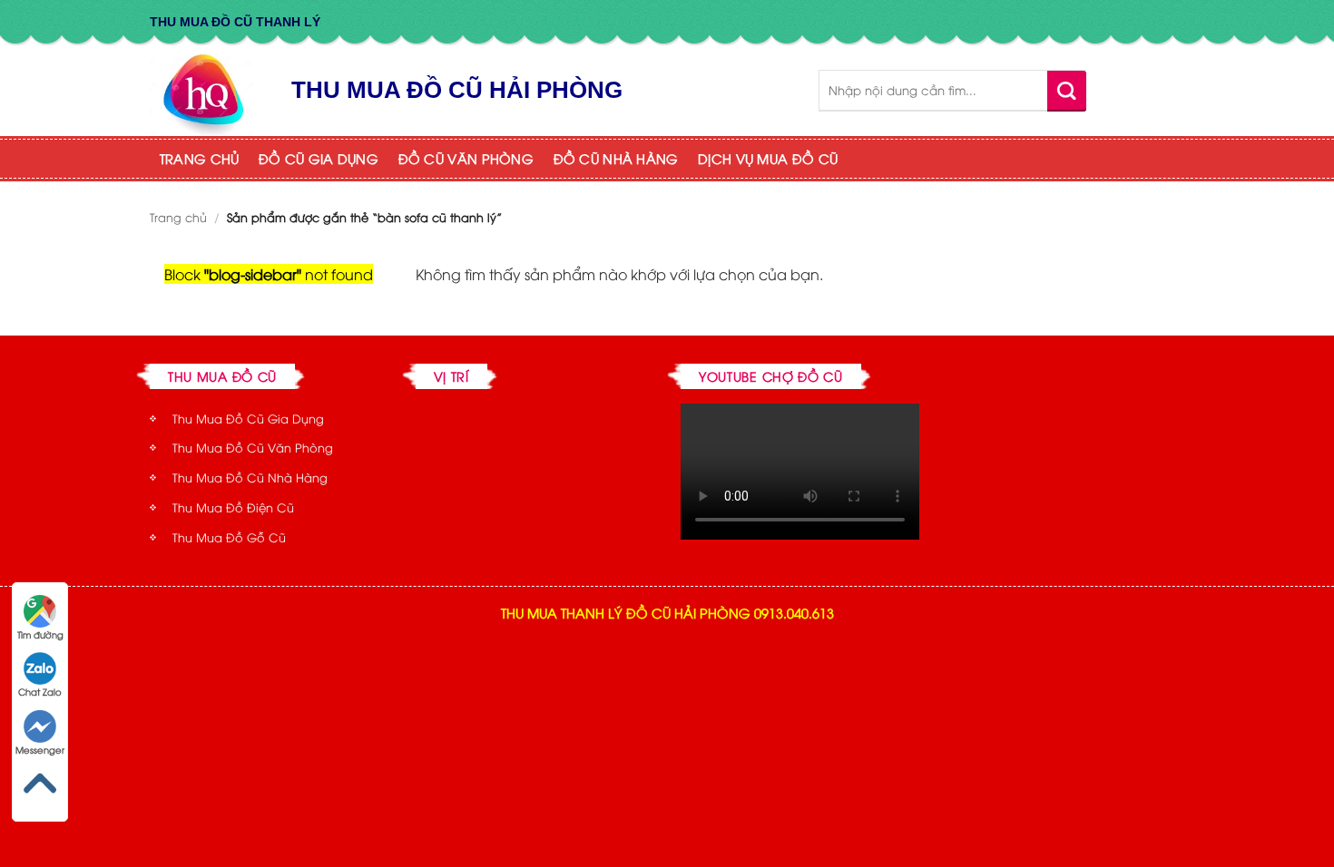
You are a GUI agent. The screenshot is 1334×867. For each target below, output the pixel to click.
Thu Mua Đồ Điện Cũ (233, 507)
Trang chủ (178, 217)
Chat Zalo (40, 691)
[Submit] (1066, 90)
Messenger (39, 749)
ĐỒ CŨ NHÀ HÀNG (616, 158)
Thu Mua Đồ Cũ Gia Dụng (248, 418)
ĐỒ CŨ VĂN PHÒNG (466, 158)
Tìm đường (40, 634)
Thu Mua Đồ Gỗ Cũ (229, 537)
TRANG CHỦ (200, 158)
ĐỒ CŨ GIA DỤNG (318, 158)
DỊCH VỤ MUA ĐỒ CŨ (768, 158)
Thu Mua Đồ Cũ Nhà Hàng (250, 477)
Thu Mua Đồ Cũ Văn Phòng (252, 447)
